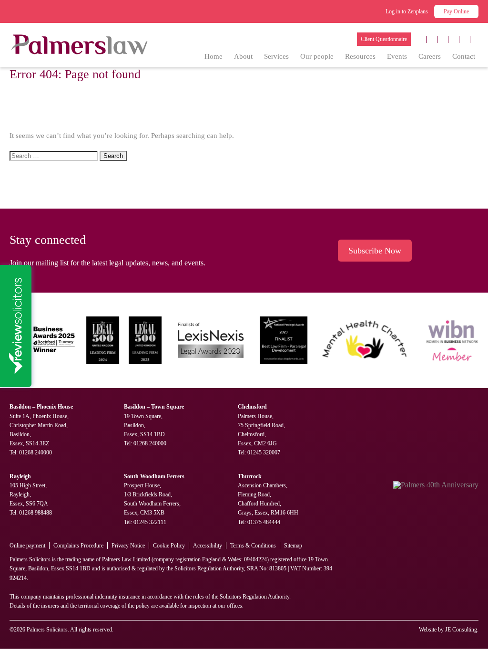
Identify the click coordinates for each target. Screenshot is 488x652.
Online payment (27, 545)
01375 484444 (263, 522)
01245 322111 (149, 522)
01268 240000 (35, 452)
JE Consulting (461, 629)
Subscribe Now (374, 250)
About (243, 56)
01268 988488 (35, 512)
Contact (463, 56)
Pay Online (456, 11)
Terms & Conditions (253, 545)
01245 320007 (263, 452)
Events (397, 56)
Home (213, 56)
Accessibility (207, 545)
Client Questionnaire (384, 39)
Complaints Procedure (78, 545)
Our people (317, 56)
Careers (429, 56)
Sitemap (293, 545)
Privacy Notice (128, 545)
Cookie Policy (169, 545)
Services (276, 56)
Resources (360, 56)
